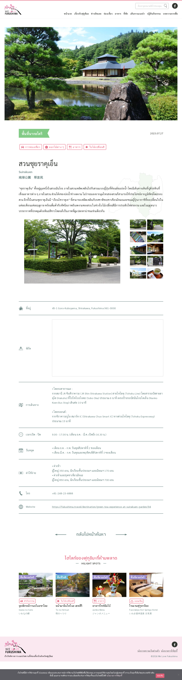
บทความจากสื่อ (170, 13)
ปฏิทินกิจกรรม (154, 13)
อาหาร (118, 13)
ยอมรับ (160, 675)
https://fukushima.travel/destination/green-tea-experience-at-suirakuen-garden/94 (101, 506)
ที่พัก (125, 13)
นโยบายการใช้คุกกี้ (169, 650)
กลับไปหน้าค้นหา (91, 534)
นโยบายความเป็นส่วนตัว (148, 650)
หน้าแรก (68, 13)
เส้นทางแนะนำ (137, 13)
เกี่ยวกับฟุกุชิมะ (81, 13)
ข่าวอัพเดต (96, 13)
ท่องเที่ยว (108, 13)
